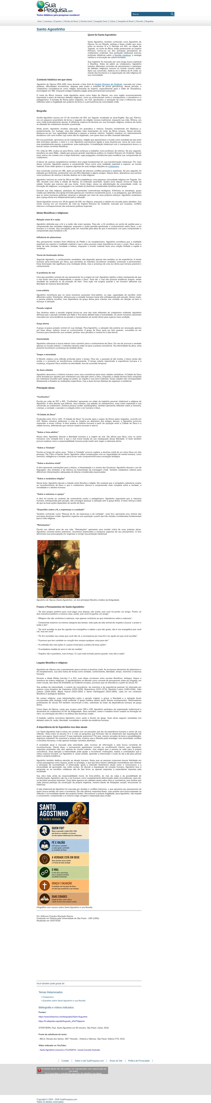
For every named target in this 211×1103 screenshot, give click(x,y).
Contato (65, 1060)
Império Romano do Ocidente (108, 84)
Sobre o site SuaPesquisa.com (89, 1060)
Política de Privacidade (139, 1060)
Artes (39, 21)
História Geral (86, 21)
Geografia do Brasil (126, 21)
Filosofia (139, 21)
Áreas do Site (116, 1060)
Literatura (48, 21)
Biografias (149, 21)
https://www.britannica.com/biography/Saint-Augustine (63, 1017)
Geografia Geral (100, 21)
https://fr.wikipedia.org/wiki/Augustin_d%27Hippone (62, 1021)
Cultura (112, 21)
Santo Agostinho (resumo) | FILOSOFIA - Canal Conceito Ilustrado (70, 1050)
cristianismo (113, 166)
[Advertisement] (48, 57)
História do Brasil (71, 21)
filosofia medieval (123, 55)
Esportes (58, 21)
